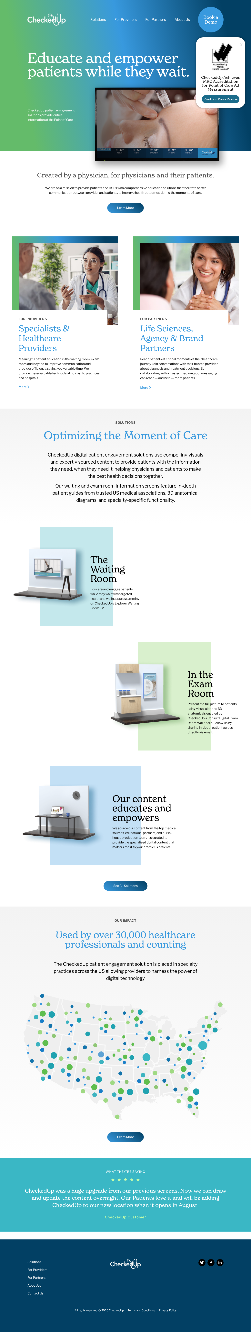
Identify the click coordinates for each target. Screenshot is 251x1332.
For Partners (155, 19)
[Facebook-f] (211, 1262)
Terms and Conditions (141, 1310)
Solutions (98, 19)
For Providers (126, 19)
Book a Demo (210, 20)
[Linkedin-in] (220, 1262)
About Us (182, 19)
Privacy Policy (167, 1310)
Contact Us (35, 1293)
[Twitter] (202, 1262)
